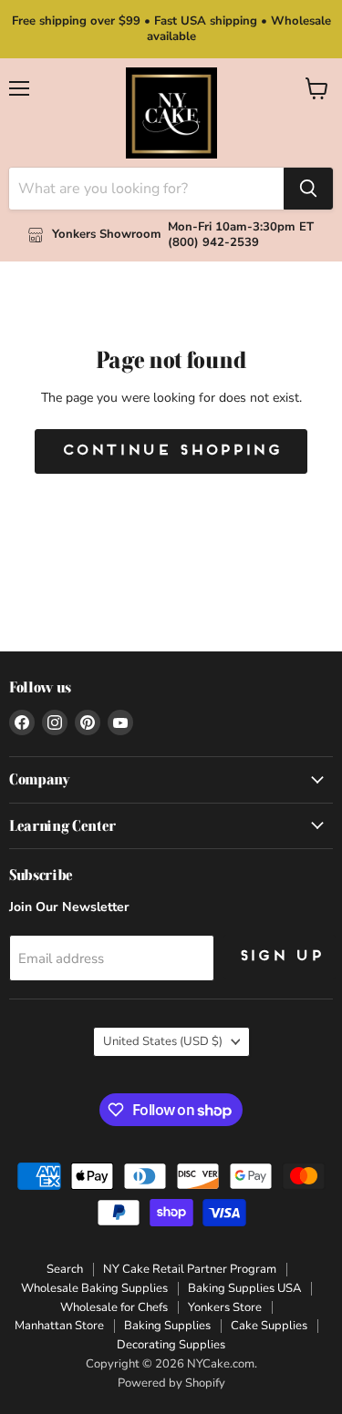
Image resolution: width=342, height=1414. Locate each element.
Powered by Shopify (171, 1383)
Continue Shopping (171, 451)
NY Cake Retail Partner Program (189, 1269)
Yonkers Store (225, 1307)
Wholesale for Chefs (114, 1307)
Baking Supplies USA (244, 1288)
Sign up (280, 956)
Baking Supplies (167, 1325)
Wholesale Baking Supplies (94, 1288)
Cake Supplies (269, 1325)
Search (65, 1269)
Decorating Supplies (171, 1345)
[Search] (308, 189)
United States (163, 1041)
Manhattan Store (59, 1325)
